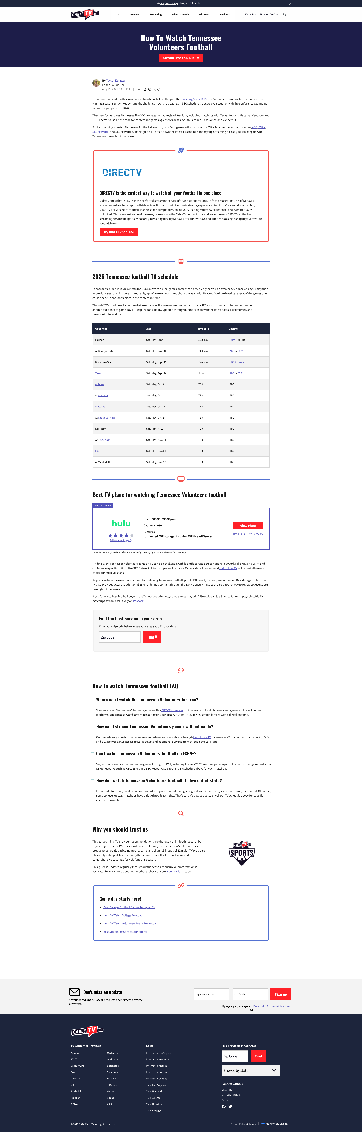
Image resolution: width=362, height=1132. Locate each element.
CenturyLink (77, 1065)
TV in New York (154, 1091)
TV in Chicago (153, 1110)
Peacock (138, 601)
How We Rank (175, 871)
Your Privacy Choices (276, 1123)
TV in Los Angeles (156, 1085)
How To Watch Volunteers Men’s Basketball (130, 923)
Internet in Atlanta (156, 1065)
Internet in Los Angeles (159, 1053)
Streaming (156, 14)
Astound (75, 1053)
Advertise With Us (231, 1095)
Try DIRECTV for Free (119, 232)
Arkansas (103, 395)
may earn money (169, 3)
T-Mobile (112, 1085)
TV (117, 14)
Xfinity (110, 1104)
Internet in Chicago (156, 1078)
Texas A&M (104, 439)
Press (225, 1100)
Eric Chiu (120, 85)
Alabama (100, 406)
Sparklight (113, 1065)
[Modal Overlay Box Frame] (181, 996)
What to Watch (180, 14)
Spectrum (112, 1072)
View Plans (251, 525)
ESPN (261, 127)
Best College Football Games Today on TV (129, 907)
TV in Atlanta (153, 1097)
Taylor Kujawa (115, 80)
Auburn (99, 384)
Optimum (112, 1059)
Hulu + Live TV (228, 568)
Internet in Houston (157, 1072)
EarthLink (76, 1091)
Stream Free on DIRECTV (181, 58)
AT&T (74, 1059)
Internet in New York (157, 1059)
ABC (254, 127)
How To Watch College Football (122, 915)
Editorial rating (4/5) (121, 540)
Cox (73, 1072)
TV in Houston (154, 1104)
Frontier (75, 1097)
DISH (73, 1085)
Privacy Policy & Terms (243, 1123)
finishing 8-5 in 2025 (194, 99)
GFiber (74, 1104)
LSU (97, 451)
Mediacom (113, 1053)
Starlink (111, 1078)
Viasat (110, 1097)
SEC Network (100, 132)
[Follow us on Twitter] (230, 1107)
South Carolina (106, 417)
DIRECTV (75, 1078)
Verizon (111, 1091)
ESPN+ (233, 339)
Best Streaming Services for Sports (125, 931)
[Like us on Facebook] (224, 1107)
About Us (227, 1090)
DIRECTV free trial (172, 710)
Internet (134, 14)
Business (225, 14)
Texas (98, 373)
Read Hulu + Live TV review (248, 533)
